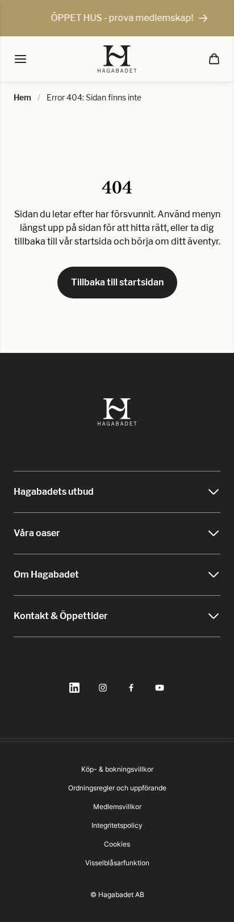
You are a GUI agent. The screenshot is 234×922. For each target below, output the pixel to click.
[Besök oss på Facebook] (131, 688)
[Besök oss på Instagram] (103, 688)
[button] (214, 59)
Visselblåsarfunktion (117, 862)
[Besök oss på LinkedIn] (74, 688)
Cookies (117, 844)
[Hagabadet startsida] (117, 59)
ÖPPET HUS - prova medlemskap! (115, 17)
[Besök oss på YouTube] (159, 688)
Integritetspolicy (117, 825)
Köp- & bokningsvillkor (117, 769)
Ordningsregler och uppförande (117, 788)
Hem (22, 97)
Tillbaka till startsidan (117, 282)
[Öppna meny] (20, 59)
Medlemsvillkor (117, 806)
